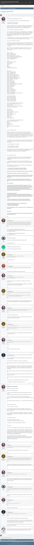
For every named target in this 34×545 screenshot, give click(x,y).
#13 (32, 385)
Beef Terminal (3, 268)
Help (20, 542)
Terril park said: (10, 254)
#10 (32, 322)
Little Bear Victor (3, 531)
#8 (32, 289)
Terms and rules (13, 542)
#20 (32, 527)
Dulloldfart (3, 12)
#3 (32, 236)
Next (8, 15)
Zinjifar (3, 293)
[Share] (31, 17)
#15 (32, 454)
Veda (3, 357)
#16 (32, 470)
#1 (32, 17)
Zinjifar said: (9, 340)
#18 (32, 498)
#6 (32, 264)
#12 (32, 353)
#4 (32, 245)
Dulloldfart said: (10, 220)
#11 (32, 338)
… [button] (5, 15)
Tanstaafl (3, 249)
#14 (32, 443)
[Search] (32, 2)
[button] (4, 6)
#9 (32, 306)
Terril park (3, 502)
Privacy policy (17, 542)
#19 (32, 510)
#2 (32, 218)
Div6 (3, 489)
